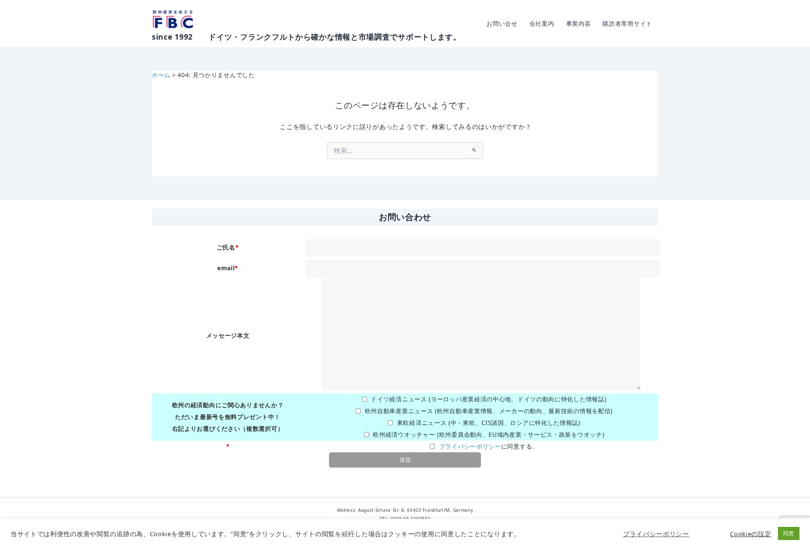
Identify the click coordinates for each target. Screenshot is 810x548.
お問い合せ (502, 23)
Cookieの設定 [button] (750, 533)
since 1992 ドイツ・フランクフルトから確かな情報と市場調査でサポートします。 (306, 37)
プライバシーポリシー (470, 446)
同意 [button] (788, 533)
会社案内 (541, 23)
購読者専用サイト (627, 23)
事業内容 (578, 23)
